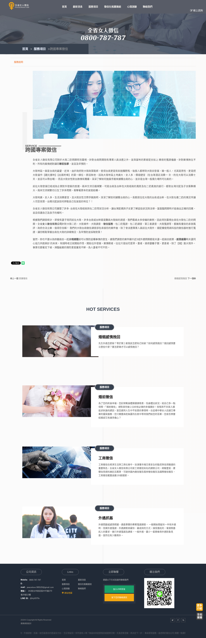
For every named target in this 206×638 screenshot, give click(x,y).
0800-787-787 (35, 580)
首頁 (25, 49)
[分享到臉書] (178, 620)
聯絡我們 (82, 588)
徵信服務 (108, 224)
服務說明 (18, 62)
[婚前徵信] (60, 401)
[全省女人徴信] (19, 6)
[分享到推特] (172, 620)
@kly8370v (35, 598)
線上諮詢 (198, 10)
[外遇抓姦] (60, 522)
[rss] (183, 620)
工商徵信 (105, 458)
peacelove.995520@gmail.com (40, 587)
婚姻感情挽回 (184, 278)
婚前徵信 (105, 397)
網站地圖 (68, 593)
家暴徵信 (19, 278)
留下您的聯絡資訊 (119, 597)
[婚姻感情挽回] (60, 341)
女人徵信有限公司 (52, 224)
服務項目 (40, 49)
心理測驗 (66, 588)
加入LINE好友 (119, 589)
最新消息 (82, 580)
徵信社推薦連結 (85, 584)
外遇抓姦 (105, 518)
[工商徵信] (60, 462)
